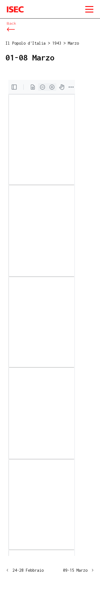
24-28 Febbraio (28, 570)
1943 (56, 43)
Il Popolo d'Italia (26, 43)
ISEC (11, 5)
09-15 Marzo (75, 570)
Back (11, 23)
